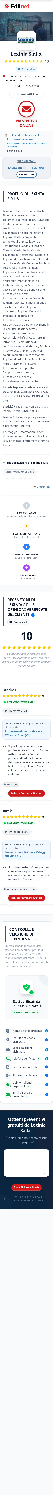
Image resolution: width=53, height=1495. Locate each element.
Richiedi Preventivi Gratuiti (27, 793)
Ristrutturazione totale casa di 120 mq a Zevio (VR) (25, 733)
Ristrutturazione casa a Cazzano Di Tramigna (27, 145)
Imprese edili (32, 135)
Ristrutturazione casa (20, 139)
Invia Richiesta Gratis (26, 1187)
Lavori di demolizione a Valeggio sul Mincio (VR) (26, 854)
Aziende (16, 135)
